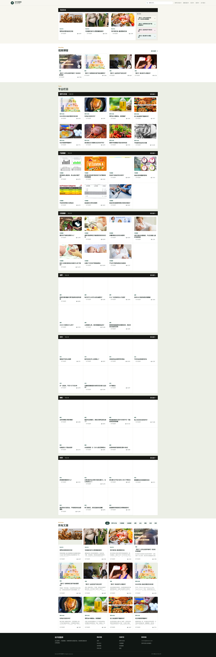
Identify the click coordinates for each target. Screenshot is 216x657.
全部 (107, 523)
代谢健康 (122, 523)
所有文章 (99, 648)
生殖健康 (129, 523)
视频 (197, 2)
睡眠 (145, 523)
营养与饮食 (177, 2)
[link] (71, 26)
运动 (140, 523)
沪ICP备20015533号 (156, 654)
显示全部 (153, 51)
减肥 (135, 523)
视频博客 (99, 645)
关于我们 (203, 2)
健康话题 (185, 2)
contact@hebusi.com (146, 640)
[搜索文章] (159, 3)
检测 (192, 2)
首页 (98, 640)
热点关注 (99, 643)
